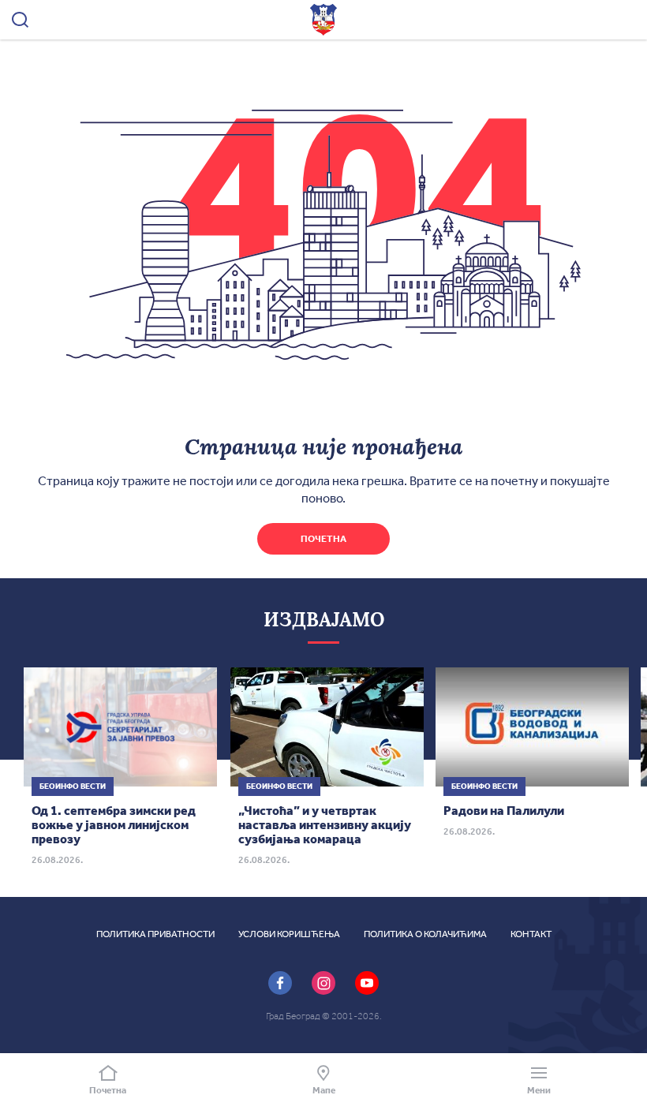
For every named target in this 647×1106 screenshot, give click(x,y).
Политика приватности (155, 934)
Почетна (323, 538)
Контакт (531, 934)
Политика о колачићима (425, 934)
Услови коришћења (289, 934)
